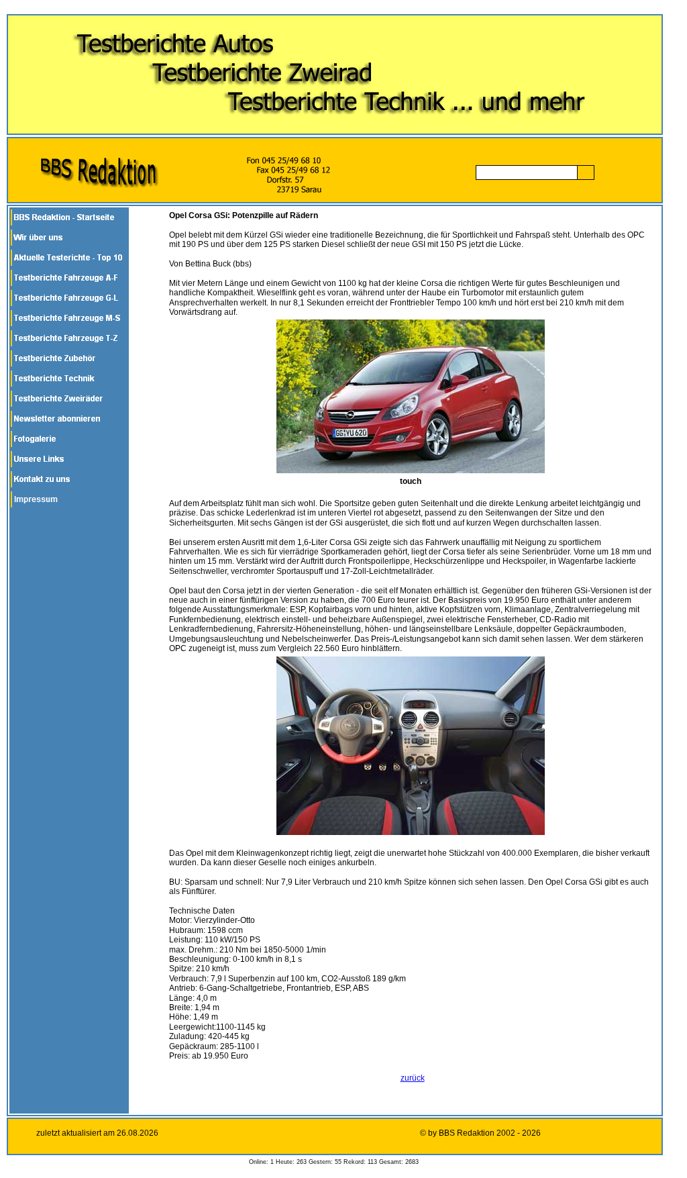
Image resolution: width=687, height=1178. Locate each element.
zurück (413, 1078)
